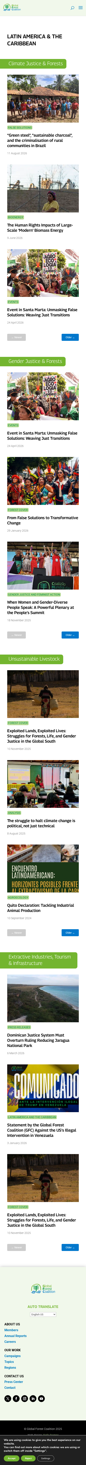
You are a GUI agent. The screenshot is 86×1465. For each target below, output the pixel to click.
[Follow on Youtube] (41, 1398)
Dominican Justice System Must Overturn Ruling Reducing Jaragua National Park (38, 1040)
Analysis (14, 812)
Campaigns (12, 1356)
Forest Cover (18, 510)
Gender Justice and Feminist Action (34, 594)
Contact (9, 1388)
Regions (10, 1368)
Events (13, 302)
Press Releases (19, 1027)
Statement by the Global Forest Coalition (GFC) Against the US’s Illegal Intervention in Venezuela (41, 1130)
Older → (70, 337)
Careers (10, 1342)
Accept (11, 1458)
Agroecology (18, 897)
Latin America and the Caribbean (32, 1117)
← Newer (16, 337)
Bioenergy (15, 217)
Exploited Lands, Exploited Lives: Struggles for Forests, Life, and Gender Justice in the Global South (41, 736)
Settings (45, 1458)
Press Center (13, 1382)
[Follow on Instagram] (24, 1398)
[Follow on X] (7, 1398)
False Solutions (20, 127)
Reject (28, 1458)
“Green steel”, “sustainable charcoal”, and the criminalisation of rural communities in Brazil (39, 140)
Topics (9, 1362)
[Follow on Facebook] (16, 1398)
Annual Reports (15, 1336)
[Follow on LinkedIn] (33, 1398)
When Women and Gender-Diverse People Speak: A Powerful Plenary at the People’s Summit (40, 607)
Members (11, 1330)
